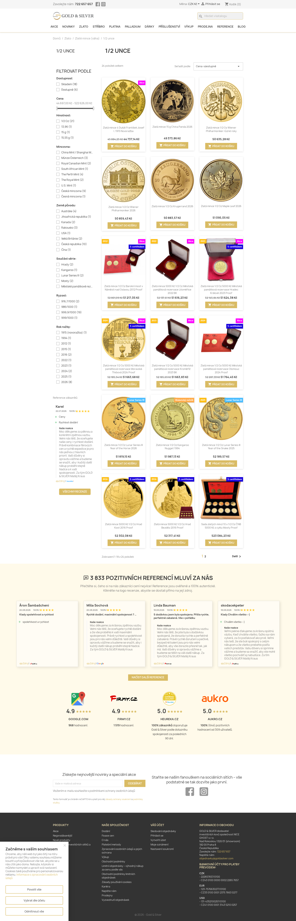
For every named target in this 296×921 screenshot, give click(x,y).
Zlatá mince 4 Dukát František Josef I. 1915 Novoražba (123, 129)
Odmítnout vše (34, 911)
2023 (66, 365)
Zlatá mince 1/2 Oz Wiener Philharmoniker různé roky (221, 129)
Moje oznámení (159, 844)
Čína (66, 250)
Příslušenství (169, 26)
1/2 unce (65, 51)
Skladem (69, 84)
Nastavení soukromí (162, 849)
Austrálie (69, 211)
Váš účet (157, 825)
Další (237, 556)
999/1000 (69, 318)
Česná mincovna (73, 196)
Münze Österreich (74, 158)
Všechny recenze (75, 491)
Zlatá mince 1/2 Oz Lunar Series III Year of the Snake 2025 (221, 446)
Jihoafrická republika (76, 217)
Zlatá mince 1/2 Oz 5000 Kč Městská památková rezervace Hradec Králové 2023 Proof (221, 289)
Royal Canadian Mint (76, 163)
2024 (66, 371)
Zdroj (60, 481)
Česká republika (74, 244)
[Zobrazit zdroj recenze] (69, 481)
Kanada (68, 222)
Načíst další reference (148, 677)
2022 (66, 360)
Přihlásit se (157, 835)
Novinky (68, 26)
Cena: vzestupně (218, 66)
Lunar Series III (72, 275)
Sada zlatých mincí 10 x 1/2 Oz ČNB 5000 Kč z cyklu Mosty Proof (221, 526)
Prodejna (205, 26)
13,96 (66, 127)
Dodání (106, 831)
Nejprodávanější (62, 835)
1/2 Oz (68, 121)
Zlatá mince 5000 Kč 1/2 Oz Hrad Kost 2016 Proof (123, 526)
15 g (65, 132)
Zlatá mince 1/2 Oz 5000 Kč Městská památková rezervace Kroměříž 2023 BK (172, 369)
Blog (241, 26)
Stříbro (99, 26)
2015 (66, 349)
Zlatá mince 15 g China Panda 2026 (172, 126)
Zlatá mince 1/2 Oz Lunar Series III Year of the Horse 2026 (123, 446)
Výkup (188, 26)
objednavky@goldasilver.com (216, 858)
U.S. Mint (68, 185)
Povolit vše (34, 889)
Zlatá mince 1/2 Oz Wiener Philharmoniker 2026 (123, 208)
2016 (66, 354)
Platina (114, 26)
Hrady (67, 264)
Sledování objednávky (163, 831)
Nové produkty (61, 840)
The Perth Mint (72, 174)
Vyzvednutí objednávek (115, 899)
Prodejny (107, 895)
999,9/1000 (71, 312)
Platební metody (111, 844)
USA (66, 233)
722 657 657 (84, 4)
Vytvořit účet (158, 840)
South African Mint (74, 169)
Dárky (149, 26)
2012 (66, 343)
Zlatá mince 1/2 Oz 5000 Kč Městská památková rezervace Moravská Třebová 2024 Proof (123, 369)
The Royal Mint (72, 180)
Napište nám (109, 891)
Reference (225, 26)
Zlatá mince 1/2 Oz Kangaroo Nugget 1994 (172, 446)
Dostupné (69, 90)
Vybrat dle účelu (34, 900)
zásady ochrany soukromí (118, 799)
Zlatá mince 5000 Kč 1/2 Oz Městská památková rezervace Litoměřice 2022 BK (172, 289)
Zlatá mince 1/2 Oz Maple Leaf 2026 (221, 206)
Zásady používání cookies (117, 882)
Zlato (83, 26)
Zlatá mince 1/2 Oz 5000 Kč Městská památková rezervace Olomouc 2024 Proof (221, 369)
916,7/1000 (70, 301)
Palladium (132, 26)
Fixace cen (108, 835)
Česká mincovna (73, 191)
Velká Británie (71, 238)
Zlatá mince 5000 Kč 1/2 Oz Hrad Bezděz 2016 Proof (172, 526)
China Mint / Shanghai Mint (77, 152)
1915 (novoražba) (74, 332)
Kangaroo (69, 270)
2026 (66, 382)
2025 (66, 376)
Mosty (67, 281)
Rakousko (69, 227)
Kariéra (106, 886)
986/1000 (69, 307)
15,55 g (67, 138)
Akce (54, 26)
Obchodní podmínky (113, 861)
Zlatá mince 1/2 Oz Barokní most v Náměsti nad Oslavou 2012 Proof (123, 287)
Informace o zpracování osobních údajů (31, 876)
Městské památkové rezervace (77, 286)
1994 (66, 338)
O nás (105, 840)
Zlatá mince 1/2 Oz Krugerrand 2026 (172, 206)
